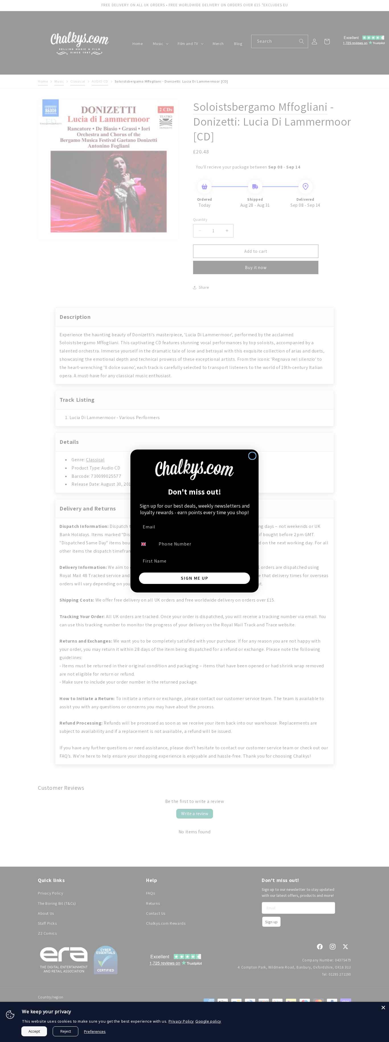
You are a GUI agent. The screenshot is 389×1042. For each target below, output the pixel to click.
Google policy (208, 1021)
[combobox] (147, 544)
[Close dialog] (252, 455)
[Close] (383, 1007)
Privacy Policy (181, 1021)
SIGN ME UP (194, 578)
